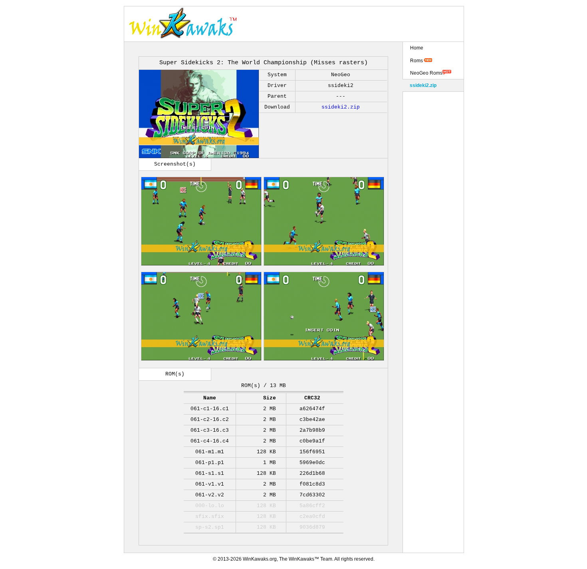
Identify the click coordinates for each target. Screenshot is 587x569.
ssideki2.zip (340, 107)
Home (416, 48)
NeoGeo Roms (426, 73)
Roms (416, 60)
